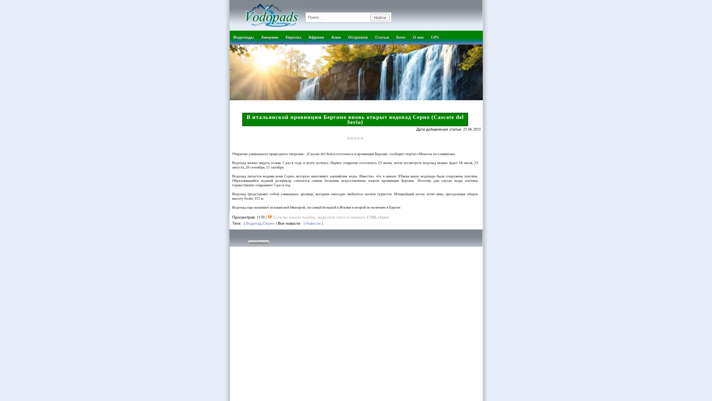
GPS (435, 37)
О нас (418, 37)
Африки (316, 37)
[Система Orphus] (270, 217)
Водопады (243, 37)
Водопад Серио (260, 223)
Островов (358, 37)
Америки (269, 37)
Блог (401, 37)
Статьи (382, 37)
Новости (313, 223)
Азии (336, 37)
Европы (293, 37)
